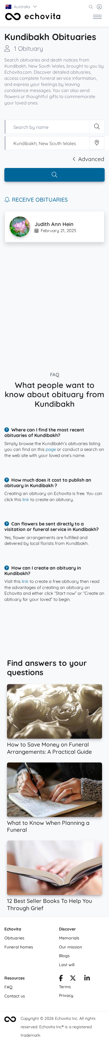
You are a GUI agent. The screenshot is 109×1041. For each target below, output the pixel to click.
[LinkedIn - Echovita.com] (87, 979)
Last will (66, 964)
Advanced (91, 159)
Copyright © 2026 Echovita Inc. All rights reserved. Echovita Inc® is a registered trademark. (58, 1027)
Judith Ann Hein (54, 224)
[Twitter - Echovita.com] (73, 979)
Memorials (69, 938)
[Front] (32, 16)
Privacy (66, 995)
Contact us (14, 996)
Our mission (70, 947)
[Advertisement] (54, 304)
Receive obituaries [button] (40, 199)
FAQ (8, 987)
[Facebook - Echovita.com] (61, 979)
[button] (21, 6)
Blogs (64, 955)
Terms (65, 986)
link (25, 499)
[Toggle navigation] (97, 16)
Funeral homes (18, 947)
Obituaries (14, 938)
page (51, 449)
